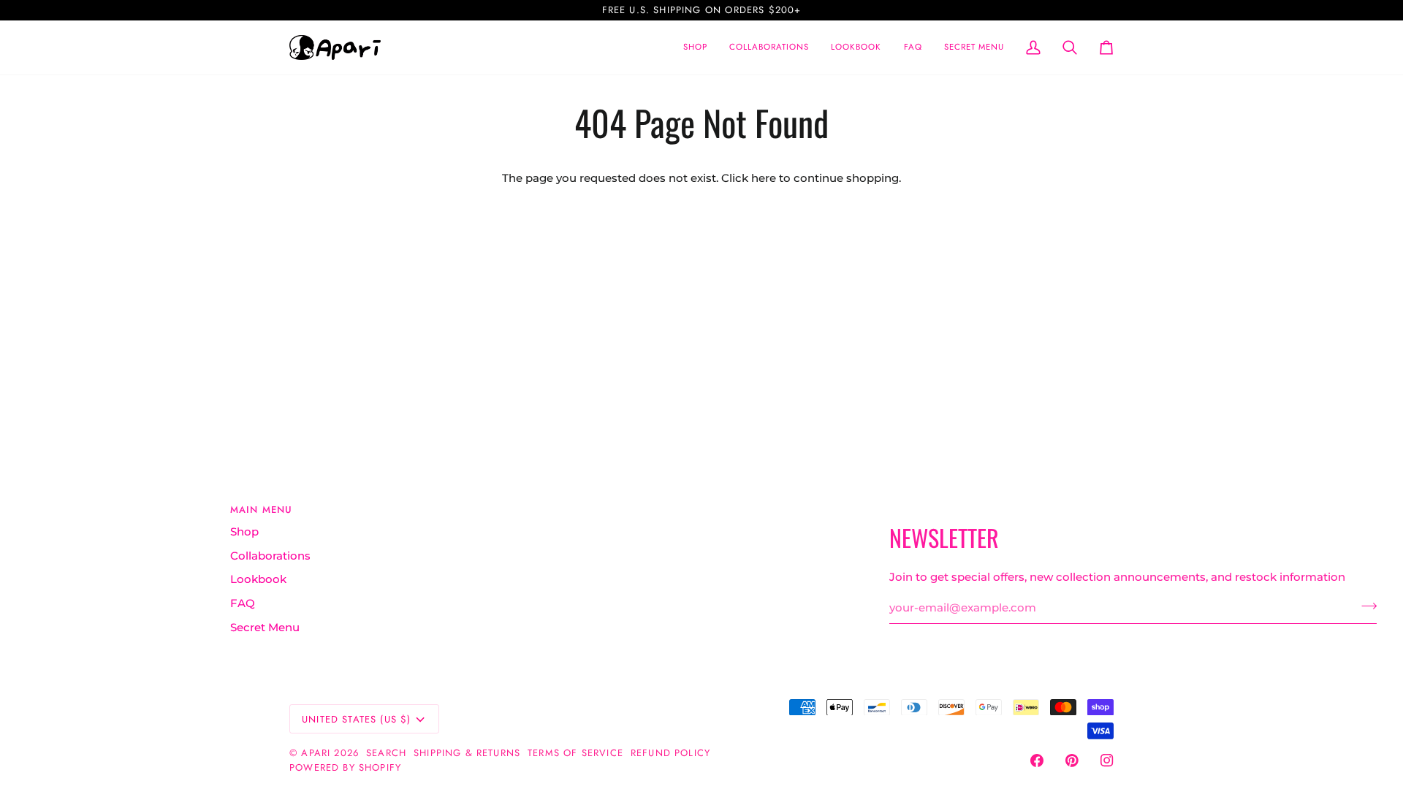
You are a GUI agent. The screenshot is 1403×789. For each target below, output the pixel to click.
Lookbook (258, 579)
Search (386, 753)
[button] (769, 47)
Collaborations (270, 556)
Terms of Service (575, 753)
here (763, 178)
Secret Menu (265, 627)
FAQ (242, 603)
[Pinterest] (1072, 760)
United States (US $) (356, 719)
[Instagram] (1107, 760)
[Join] (1365, 606)
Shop (244, 531)
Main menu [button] (261, 510)
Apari (315, 753)
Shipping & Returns (467, 753)
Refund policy (670, 753)
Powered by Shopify (345, 767)
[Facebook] (1036, 760)
